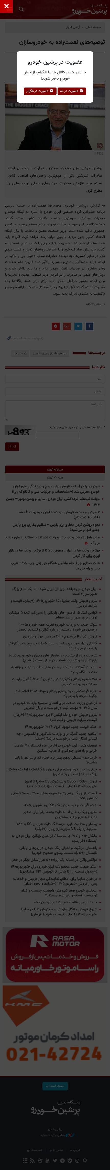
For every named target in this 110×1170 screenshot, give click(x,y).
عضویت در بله (69, 91)
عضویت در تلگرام (37, 91)
